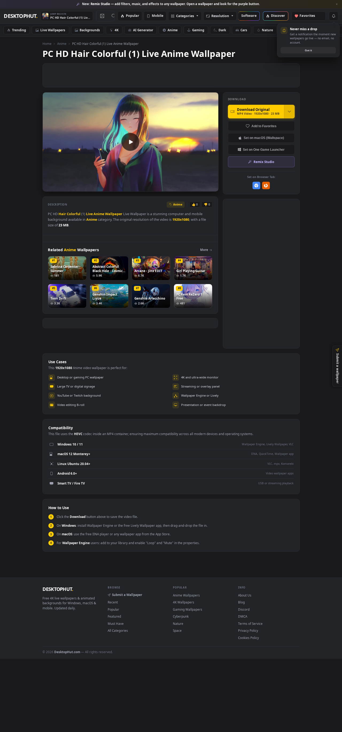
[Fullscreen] (211, 187)
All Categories (118, 630)
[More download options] (289, 111)
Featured (114, 616)
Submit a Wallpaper (127, 594)
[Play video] (130, 142)
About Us (244, 595)
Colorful (73, 214)
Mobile (157, 16)
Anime (173, 30)
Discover (278, 16)
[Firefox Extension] (266, 185)
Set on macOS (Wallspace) (264, 138)
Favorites (310, 16)
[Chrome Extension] (256, 185)
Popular (132, 16)
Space (177, 630)
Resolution (220, 16)
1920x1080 (180, 219)
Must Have (116, 623)
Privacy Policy (248, 630)
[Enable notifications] (333, 16)
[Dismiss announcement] (337, 4)
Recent (113, 602)
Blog (241, 602)
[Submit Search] (113, 16)
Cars (243, 30)
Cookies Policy (248, 638)
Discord (244, 609)
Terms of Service (250, 623)
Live (89, 214)
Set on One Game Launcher (264, 149)
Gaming (198, 30)
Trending (19, 30)
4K (117, 30)
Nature (267, 30)
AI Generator (143, 30)
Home (47, 43)
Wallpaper (113, 214)
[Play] (49, 187)
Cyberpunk (181, 616)
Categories (185, 16)
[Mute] (182, 187)
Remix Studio (264, 162)
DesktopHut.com (67, 652)
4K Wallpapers (183, 602)
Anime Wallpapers (186, 595)
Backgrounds (90, 30)
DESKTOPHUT (57, 589)
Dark (222, 30)
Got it (308, 50)
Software (248, 16)
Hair (62, 214)
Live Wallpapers (52, 30)
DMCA (242, 616)
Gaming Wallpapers (187, 609)
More (204, 250)
